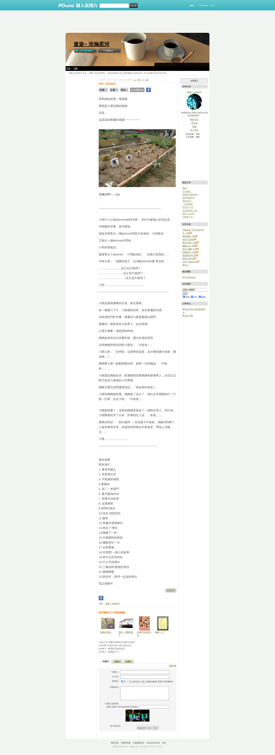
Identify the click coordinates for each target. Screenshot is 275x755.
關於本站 (194, 119)
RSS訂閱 (189, 309)
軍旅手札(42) (188, 258)
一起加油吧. (187, 204)
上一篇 (137, 80)
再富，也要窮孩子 (126, 633)
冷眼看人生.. (188, 217)
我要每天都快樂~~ (190, 194)
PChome (204, 5)
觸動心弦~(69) (188, 246)
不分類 (110, 645)
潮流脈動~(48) (188, 236)
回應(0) (105, 661)
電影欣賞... (187, 201)
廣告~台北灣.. (188, 214)
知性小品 (127, 645)
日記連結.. (187, 191)
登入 (213, 5)
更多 (185, 265)
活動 (76, 68)
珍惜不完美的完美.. (144, 633)
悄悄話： (116, 681)
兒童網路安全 (138, 742)
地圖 (194, 126)
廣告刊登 (115, 742)
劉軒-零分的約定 (118, 648)
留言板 (194, 123)
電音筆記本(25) (189, 255)
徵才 (164, 742)
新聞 (192, 5)
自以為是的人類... (190, 210)
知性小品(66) (188, 239)
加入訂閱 (189, 315)
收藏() (128, 661)
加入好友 (194, 130)
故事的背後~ (106, 632)
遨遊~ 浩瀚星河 (91, 44)
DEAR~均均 (188, 207)
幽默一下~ (160, 632)
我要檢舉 (171, 590)
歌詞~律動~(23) (189, 249)
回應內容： (115, 687)
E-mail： (116, 676)
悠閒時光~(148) (189, 252)
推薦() (117, 661)
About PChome (153, 742)
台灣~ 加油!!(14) (189, 262)
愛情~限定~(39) (189, 243)
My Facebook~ (189, 277)
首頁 (68, 68)
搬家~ (185, 188)
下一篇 (145, 80)
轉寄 (133, 642)
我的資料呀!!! (188, 198)
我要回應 (172, 666)
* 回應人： (115, 672)
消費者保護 (125, 742)
